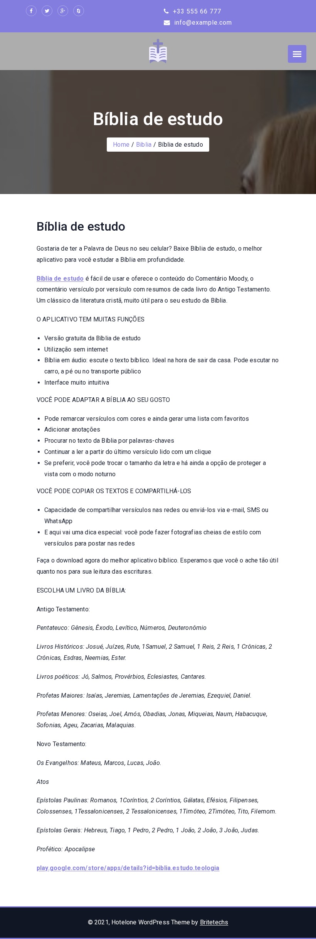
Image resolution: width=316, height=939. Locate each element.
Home (121, 144)
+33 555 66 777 (196, 11)
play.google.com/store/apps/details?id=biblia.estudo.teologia (128, 868)
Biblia (143, 144)
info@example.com (202, 22)
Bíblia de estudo (60, 278)
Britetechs (214, 922)
